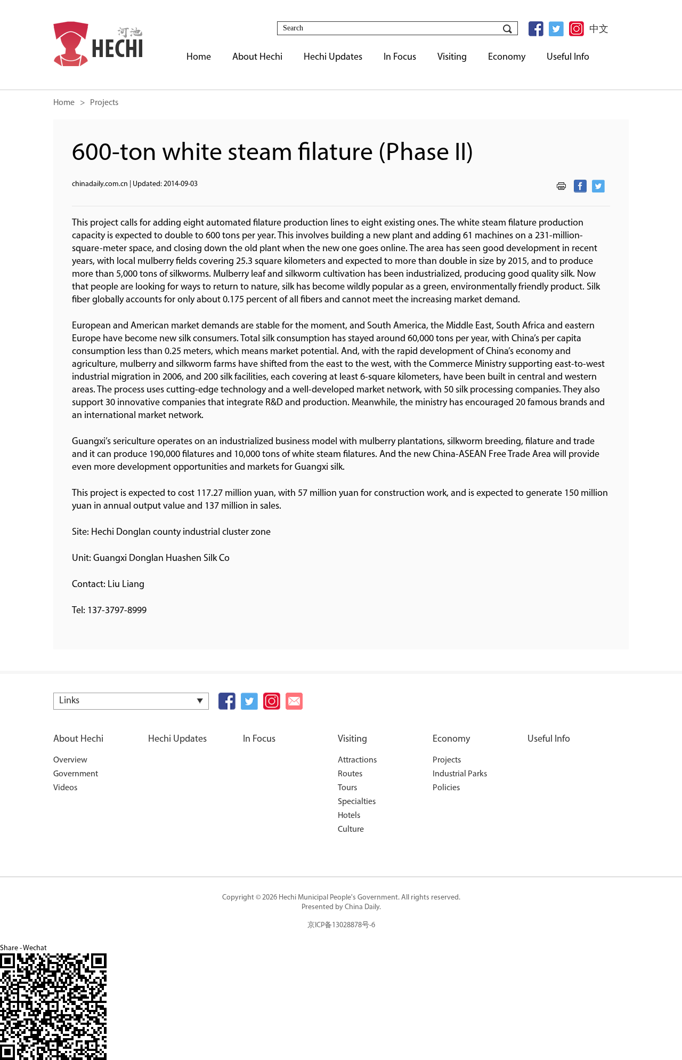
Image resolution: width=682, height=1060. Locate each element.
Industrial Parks (460, 774)
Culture (351, 829)
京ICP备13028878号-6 (341, 925)
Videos (65, 788)
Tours (347, 788)
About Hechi (78, 739)
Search (507, 29)
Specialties (357, 802)
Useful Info (548, 739)
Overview (70, 760)
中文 (598, 28)
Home (64, 103)
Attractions (357, 760)
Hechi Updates (177, 739)
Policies (446, 788)
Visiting (352, 739)
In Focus (259, 739)
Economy (451, 739)
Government (75, 774)
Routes (350, 774)
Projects (447, 760)
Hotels (349, 816)
